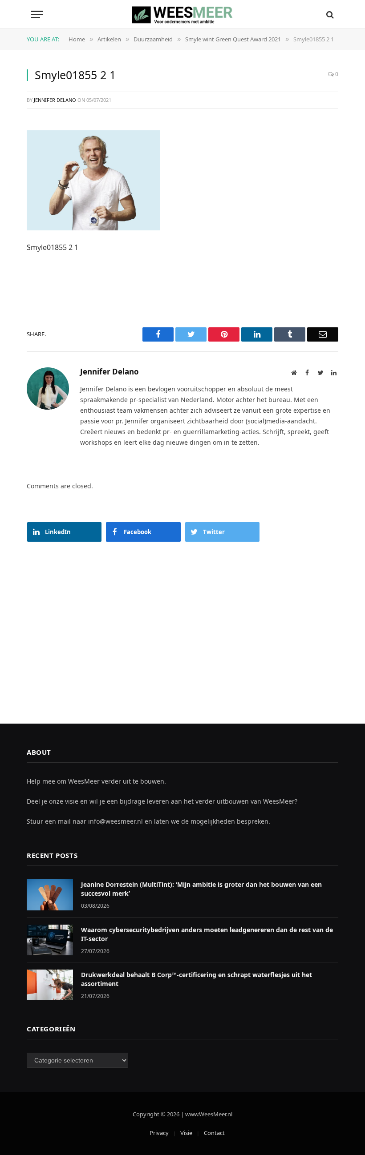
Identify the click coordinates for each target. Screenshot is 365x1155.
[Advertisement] (182, 624)
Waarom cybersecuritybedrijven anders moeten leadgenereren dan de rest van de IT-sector (207, 934)
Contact (214, 1133)
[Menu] (37, 14)
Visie (186, 1133)
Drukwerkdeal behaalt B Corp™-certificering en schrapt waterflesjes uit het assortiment (196, 979)
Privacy (159, 1133)
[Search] (329, 14)
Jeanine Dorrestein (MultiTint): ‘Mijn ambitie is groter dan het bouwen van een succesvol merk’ (201, 888)
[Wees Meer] (182, 14)
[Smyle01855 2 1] (93, 180)
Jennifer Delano (55, 100)
